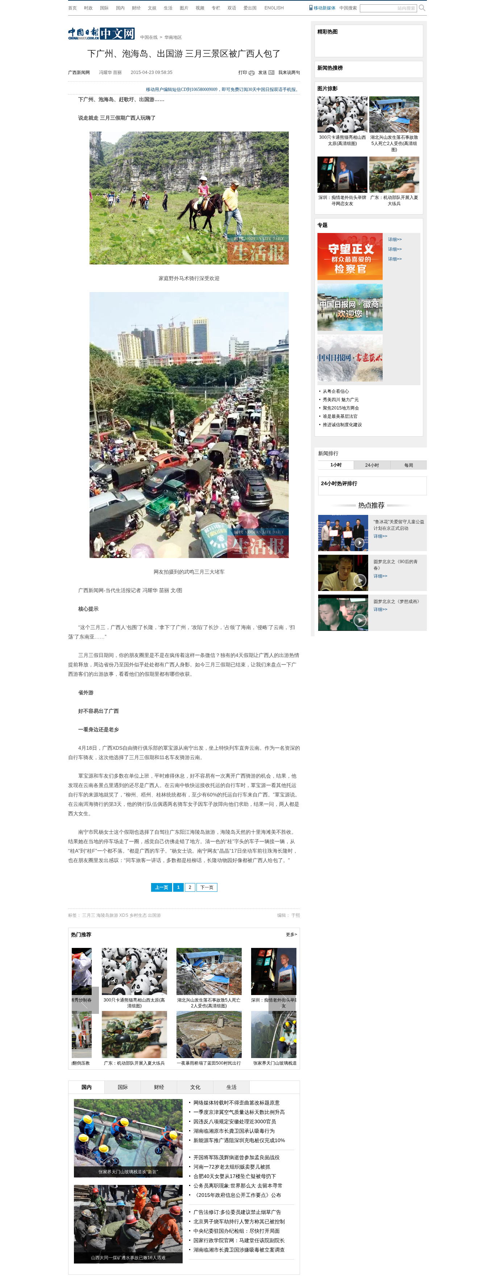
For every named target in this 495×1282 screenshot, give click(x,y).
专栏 (216, 8)
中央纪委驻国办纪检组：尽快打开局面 (237, 1231)
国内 (120, 8)
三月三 (88, 915)
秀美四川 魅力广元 (341, 399)
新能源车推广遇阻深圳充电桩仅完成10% (239, 1140)
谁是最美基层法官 (340, 416)
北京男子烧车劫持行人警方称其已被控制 (239, 1221)
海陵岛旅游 (107, 915)
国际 (104, 8)
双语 (232, 8)
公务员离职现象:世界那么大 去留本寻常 (238, 1186)
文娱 (152, 8)
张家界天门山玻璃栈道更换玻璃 (258, 1063)
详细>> (395, 239)
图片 (184, 8)
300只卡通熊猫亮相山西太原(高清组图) (109, 1003)
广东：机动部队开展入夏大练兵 (109, 1063)
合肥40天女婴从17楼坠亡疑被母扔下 (235, 1176)
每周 (408, 465)
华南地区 (173, 37)
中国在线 (149, 37)
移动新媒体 (325, 8)
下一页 (206, 887)
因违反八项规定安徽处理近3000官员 (235, 1121)
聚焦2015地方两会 (341, 408)
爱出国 (250, 8)
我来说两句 (289, 72)
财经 (136, 8)
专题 (322, 225)
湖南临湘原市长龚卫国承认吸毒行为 (234, 1131)
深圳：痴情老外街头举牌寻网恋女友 (258, 1003)
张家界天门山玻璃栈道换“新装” (128, 1171)
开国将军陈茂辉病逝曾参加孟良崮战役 (237, 1157)
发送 (262, 72)
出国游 (154, 915)
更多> (291, 934)
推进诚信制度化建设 (342, 424)
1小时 (336, 464)
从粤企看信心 (336, 391)
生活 (168, 8)
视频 (200, 8)
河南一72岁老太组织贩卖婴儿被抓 (232, 1167)
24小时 (372, 465)
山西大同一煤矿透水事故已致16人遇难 (128, 1257)
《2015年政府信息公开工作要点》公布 (237, 1195)
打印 (242, 72)
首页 (72, 8)
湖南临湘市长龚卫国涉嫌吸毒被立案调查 (239, 1250)
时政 (88, 8)
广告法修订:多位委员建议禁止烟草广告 (237, 1212)
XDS (123, 915)
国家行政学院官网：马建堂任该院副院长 (239, 1240)
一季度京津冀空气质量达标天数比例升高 (239, 1112)
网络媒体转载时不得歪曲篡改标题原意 (237, 1103)
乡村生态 (138, 915)
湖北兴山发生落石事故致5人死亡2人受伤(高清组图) (184, 1003)
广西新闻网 (79, 72)
